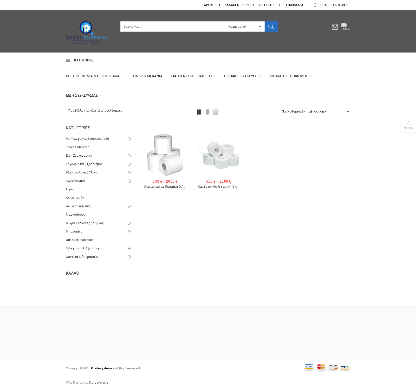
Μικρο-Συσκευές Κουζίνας (85, 223)
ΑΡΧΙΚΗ (209, 5)
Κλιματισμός (75, 197)
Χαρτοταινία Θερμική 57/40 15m (170, 186)
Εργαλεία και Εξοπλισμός (84, 164)
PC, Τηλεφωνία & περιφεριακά (92, 76)
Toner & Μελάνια (146, 76)
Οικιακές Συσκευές (240, 76)
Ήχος (70, 189)
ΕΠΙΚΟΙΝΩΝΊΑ (294, 5)
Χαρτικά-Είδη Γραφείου (191, 76)
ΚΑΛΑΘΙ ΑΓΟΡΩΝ (237, 5)
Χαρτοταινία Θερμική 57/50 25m (223, 186)
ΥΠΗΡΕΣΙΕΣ (266, 5)
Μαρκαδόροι (75, 214)
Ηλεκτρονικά (75, 181)
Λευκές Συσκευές (78, 206)
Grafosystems (98, 382)
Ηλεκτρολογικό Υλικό (81, 172)
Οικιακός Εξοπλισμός (288, 76)
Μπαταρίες (74, 231)
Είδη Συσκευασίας (82, 95)
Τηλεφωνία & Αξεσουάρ (83, 248)
